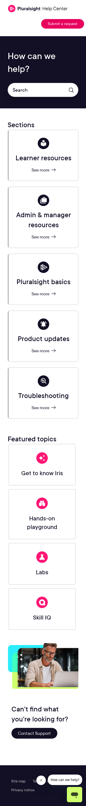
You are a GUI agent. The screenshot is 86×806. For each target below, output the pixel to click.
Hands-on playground (42, 522)
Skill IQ (42, 617)
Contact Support (34, 733)
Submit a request (62, 23)
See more (41, 169)
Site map (18, 781)
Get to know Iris (42, 473)
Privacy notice (22, 790)
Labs (42, 572)
